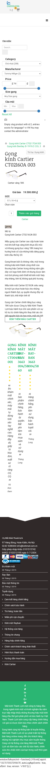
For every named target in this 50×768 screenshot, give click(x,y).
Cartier (25, 219)
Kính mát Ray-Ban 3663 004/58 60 (23, 357)
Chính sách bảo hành (14, 605)
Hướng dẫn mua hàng (14, 658)
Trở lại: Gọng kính (36, 152)
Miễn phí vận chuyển (14, 617)
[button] (25, 330)
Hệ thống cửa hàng (13, 629)
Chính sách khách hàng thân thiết (20, 646)
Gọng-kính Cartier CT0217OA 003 (25, 143)
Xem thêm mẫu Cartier (22, 319)
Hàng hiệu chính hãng (14, 640)
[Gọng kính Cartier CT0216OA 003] (16, 175)
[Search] (5, 52)
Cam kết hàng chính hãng (16, 599)
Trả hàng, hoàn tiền (13, 611)
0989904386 (13, 6)
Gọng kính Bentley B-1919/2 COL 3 (24, 146)
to (15, 83)
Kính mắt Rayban (12, 623)
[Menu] (46, 21)
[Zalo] (13, 3)
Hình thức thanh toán (14, 652)
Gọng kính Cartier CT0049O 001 (14, 353)
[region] (25, 330)
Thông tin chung (12, 634)
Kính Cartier (10, 664)
